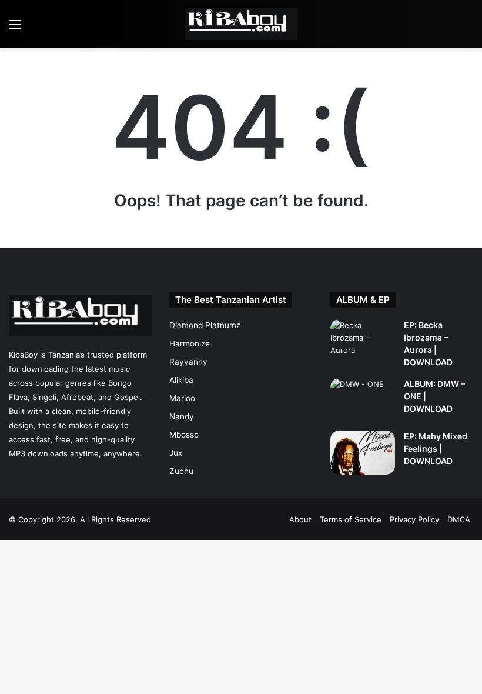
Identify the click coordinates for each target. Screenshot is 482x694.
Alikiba (181, 380)
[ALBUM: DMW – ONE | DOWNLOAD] (362, 400)
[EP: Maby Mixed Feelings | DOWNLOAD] (362, 453)
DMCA (458, 519)
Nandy (181, 416)
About (300, 519)
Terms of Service (350, 519)
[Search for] (467, 28)
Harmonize (189, 343)
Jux (175, 453)
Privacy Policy (414, 519)
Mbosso (184, 434)
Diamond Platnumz (204, 325)
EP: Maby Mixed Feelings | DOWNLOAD (435, 448)
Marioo (182, 398)
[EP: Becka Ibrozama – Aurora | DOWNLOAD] (362, 341)
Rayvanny (188, 361)
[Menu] (15, 28)
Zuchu (181, 471)
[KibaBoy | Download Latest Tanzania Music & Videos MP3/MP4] (241, 24)
